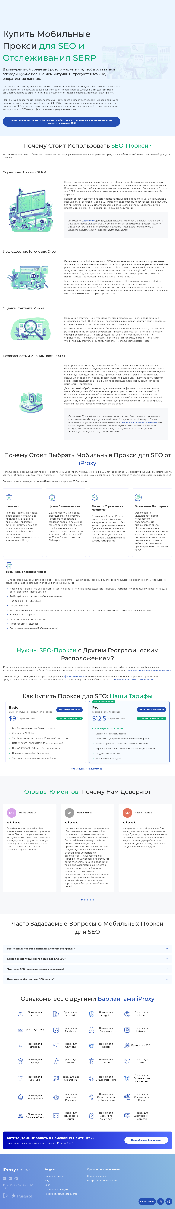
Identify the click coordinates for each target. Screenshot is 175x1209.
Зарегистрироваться (69, 710)
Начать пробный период (151, 710)
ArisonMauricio (143, 812)
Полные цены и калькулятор (86, 768)
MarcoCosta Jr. (27, 812)
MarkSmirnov (84, 812)
